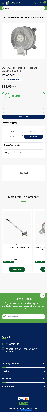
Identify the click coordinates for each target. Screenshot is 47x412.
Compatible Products (13, 79)
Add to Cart (23, 117)
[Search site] (3, 8)
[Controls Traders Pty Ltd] (13, 3)
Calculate (33, 137)
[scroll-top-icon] (42, 295)
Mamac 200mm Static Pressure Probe (17, 247)
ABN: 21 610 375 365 (24, 410)
